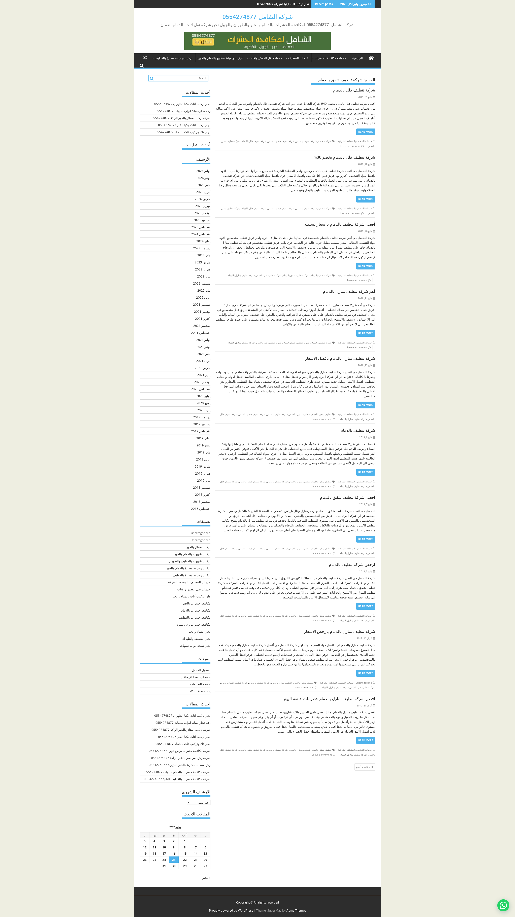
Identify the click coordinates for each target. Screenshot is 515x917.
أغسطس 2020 (200, 389)
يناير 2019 (203, 480)
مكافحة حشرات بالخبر (196, 603)
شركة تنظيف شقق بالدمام (281, 141)
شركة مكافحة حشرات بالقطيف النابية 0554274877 (177, 779)
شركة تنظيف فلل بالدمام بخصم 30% (344, 157)
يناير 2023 (203, 276)
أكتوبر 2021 (202, 319)
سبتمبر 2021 (201, 326)
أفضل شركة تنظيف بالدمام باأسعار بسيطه (339, 224)
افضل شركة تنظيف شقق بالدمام (347, 497)
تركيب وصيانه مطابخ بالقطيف (173, 58)
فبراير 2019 (202, 473)
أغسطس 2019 (200, 431)
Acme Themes (296, 910)
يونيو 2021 (203, 347)
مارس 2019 (202, 466)
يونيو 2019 (203, 445)
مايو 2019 (203, 452)
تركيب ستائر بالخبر (198, 547)
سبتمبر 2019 (201, 424)
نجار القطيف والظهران (196, 638)
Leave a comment (350, 146)
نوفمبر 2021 (202, 311)
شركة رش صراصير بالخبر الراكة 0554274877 (180, 758)
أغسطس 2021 (200, 333)
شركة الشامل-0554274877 (257, 16)
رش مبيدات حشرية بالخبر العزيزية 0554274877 (179, 765)
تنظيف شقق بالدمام (321, 414)
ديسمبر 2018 (201, 487)
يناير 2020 (203, 410)
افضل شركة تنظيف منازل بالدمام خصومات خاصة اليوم (329, 698)
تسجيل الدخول (201, 670)
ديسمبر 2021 (201, 304)
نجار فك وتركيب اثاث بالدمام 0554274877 (183, 132)
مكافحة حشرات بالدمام (195, 610)
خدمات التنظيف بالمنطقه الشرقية (355, 141)
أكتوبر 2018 (202, 494)
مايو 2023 (203, 255)
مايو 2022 (203, 290)
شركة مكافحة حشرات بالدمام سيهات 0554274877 (177, 772)
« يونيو (206, 878)
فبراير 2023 (202, 269)
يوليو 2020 (203, 396)
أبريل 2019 (203, 459)
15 (185, 853)
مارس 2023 (202, 262)
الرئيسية (357, 58)
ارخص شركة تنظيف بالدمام (352, 564)
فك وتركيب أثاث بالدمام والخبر (191, 596)
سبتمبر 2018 (201, 502)
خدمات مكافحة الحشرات (330, 58)
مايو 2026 (203, 185)
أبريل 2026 (203, 192)
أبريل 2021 (203, 361)
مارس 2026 (202, 199)
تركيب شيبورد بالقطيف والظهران (189, 561)
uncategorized (200, 533)
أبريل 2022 (203, 297)
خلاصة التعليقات (200, 684)
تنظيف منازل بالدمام (299, 414)
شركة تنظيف (324, 141)
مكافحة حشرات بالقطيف (194, 617)
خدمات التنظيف (298, 58)
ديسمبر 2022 (201, 283)
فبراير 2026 (202, 206)
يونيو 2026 (203, 178)
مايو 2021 (203, 354)
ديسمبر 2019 (201, 417)
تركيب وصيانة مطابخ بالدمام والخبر (221, 58)
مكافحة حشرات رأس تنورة (193, 624)
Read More (365, 131)
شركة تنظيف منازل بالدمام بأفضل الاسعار (340, 358)
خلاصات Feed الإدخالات (195, 677)
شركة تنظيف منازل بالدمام (241, 275)
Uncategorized (363, 682)
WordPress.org (200, 691)
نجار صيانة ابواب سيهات (195, 646)
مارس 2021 (202, 368)
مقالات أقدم (363, 767)
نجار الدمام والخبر (199, 631)
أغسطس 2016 (200, 509)
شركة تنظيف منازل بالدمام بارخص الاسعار (339, 631)
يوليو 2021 (203, 340)
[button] (503, 905)
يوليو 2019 (203, 438)
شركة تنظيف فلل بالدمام (354, 90)
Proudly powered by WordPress (231, 910)
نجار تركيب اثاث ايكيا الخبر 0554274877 (184, 125)
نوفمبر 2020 (202, 382)
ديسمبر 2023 (201, 248)
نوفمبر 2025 (202, 213)
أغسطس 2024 (200, 234)
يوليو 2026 (203, 171)
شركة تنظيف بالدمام (306, 141)
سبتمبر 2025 (201, 220)
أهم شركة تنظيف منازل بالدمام (349, 291)
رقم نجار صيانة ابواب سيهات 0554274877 (284, 4)
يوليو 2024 (203, 241)
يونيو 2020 (203, 403)
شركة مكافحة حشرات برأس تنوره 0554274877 (179, 751)
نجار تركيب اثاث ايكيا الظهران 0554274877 (182, 104)
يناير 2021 (203, 375)
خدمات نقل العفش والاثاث (265, 58)
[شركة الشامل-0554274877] (371, 57)
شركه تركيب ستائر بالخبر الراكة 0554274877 (180, 118)
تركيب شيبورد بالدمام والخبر (192, 554)
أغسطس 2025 (200, 227)
